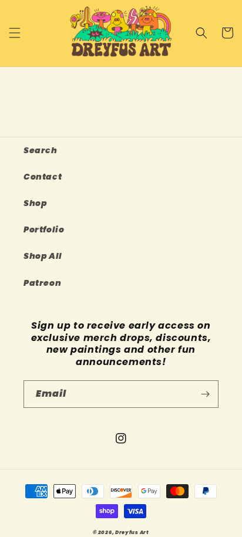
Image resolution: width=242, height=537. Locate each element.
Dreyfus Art (132, 532)
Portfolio (43, 229)
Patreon (42, 283)
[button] (15, 33)
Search (40, 150)
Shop (35, 203)
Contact (42, 177)
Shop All (42, 256)
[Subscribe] (205, 394)
